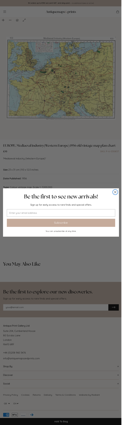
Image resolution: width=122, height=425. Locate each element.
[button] (61, 196)
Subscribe (61, 222)
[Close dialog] (115, 192)
